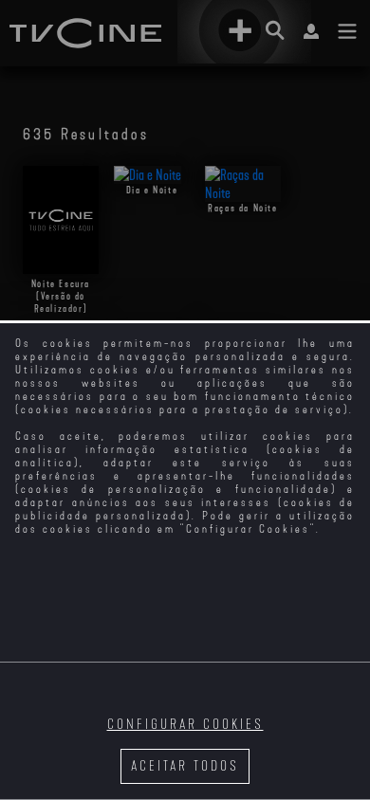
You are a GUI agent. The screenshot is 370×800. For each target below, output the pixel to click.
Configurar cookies (185, 725)
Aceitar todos (185, 766)
